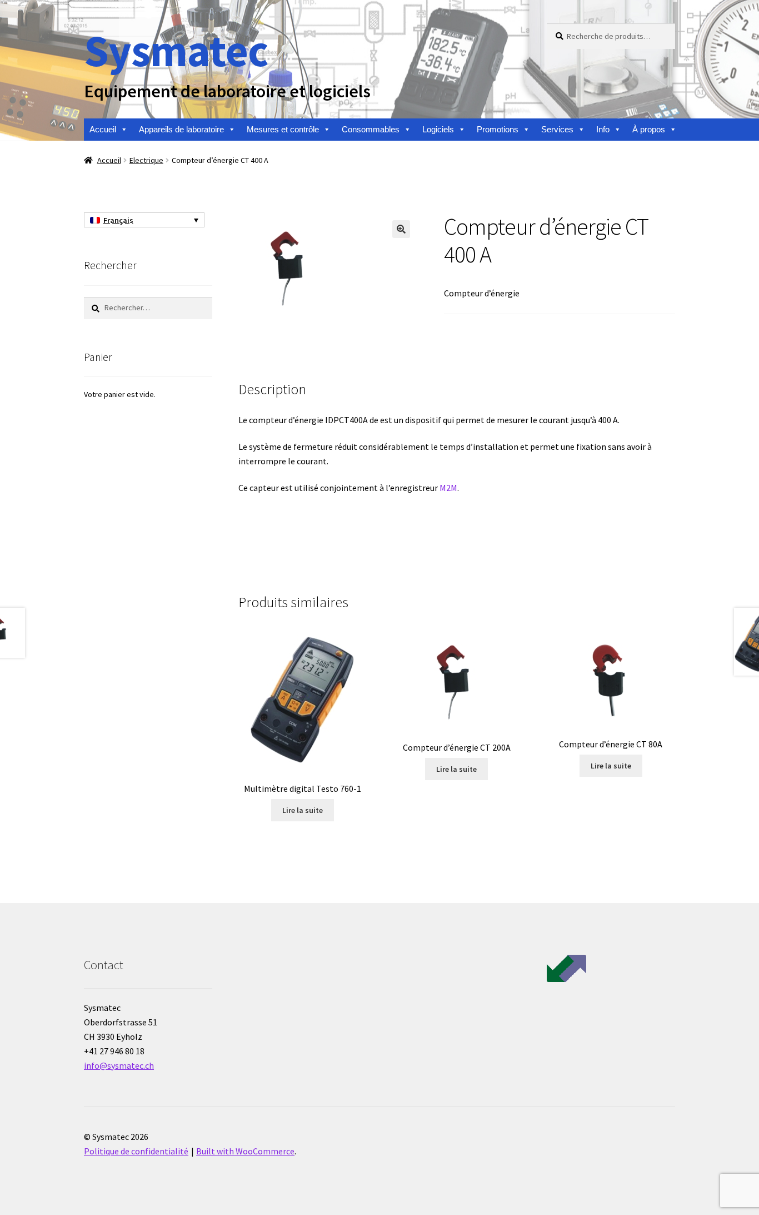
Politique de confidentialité (136, 1151)
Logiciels (438, 129)
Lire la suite (302, 810)
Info (603, 129)
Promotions (497, 129)
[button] (401, 229)
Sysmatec (176, 50)
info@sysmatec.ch (119, 1065)
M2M (448, 487)
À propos (648, 129)
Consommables (371, 129)
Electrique (146, 160)
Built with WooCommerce (245, 1151)
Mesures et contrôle (283, 129)
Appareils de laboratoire (181, 129)
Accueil (102, 129)
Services (557, 129)
